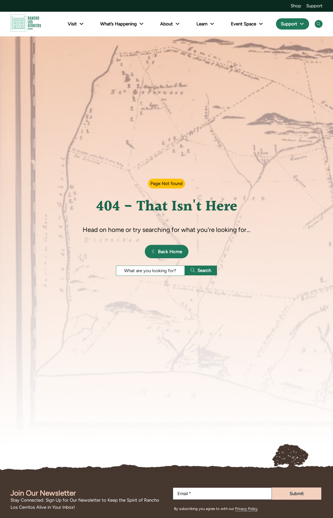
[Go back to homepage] (25, 24)
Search (204, 270)
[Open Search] (319, 24)
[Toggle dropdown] (81, 23)
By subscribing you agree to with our (216, 509)
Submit (297, 493)
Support (314, 6)
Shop (296, 6)
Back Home (170, 251)
